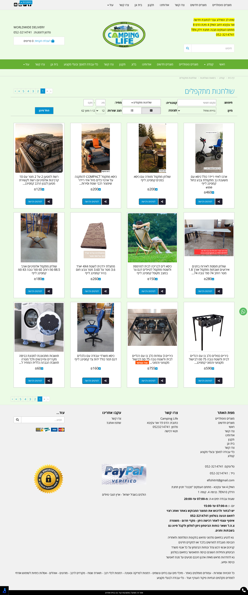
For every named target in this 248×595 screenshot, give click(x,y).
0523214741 (161, 427)
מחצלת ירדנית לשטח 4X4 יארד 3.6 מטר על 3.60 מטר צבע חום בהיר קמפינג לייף (95, 269)
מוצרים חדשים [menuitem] (165, 64)
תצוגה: (172, 110)
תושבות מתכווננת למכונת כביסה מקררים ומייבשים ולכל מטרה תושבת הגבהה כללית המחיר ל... (39, 359)
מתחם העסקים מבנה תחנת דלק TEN (212, 30)
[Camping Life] (124, 34)
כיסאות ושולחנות (208, 78)
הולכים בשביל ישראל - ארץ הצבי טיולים (124, 494)
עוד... (60, 413)
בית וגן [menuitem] (54, 64)
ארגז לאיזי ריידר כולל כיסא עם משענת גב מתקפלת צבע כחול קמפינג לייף (209, 180)
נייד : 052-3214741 (222, 473)
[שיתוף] (218, 202)
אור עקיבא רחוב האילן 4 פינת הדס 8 (213, 25)
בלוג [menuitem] (133, 64)
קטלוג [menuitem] (210, 64)
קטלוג (222, 78)
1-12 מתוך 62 (88, 110)
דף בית (231, 78)
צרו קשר (171, 413)
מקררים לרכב (77, 573)
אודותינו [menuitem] (146, 64)
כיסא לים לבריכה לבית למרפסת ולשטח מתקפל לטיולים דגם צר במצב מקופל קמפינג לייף (152, 269)
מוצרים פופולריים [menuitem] (188, 64)
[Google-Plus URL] (25, 5)
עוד (27, 64)
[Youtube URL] (20, 5)
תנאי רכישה (171, 431)
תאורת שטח (95, 573)
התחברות (26, 2)
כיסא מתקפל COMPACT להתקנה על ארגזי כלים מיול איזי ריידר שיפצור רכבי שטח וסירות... (96, 180)
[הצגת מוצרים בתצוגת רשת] (151, 110)
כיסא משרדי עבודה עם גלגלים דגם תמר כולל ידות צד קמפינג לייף (96, 357)
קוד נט (118, 592)
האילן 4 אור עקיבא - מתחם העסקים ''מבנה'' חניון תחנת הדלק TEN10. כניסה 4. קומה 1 (202, 489)
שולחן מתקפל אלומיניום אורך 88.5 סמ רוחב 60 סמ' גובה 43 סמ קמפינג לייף (39, 269)
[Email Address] (15, 5)
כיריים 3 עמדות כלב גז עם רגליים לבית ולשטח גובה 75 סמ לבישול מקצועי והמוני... (152, 359)
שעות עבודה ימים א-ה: (209, 499)
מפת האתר (225, 413)
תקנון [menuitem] (122, 64)
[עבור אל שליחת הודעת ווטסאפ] (243, 311)
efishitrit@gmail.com (220, 480)
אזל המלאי (142, 362)
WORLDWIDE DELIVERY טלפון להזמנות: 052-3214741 (32, 29)
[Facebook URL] (29, 5)
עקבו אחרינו (111, 413)
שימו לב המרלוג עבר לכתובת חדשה (214, 20)
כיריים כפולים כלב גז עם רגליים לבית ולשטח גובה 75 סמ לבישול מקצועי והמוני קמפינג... (209, 359)
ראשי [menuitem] (222, 64)
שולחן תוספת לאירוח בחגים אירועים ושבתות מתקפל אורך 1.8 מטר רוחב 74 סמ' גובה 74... (209, 269)
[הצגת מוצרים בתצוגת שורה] (132, 110)
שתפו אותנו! (114, 423)
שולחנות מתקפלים (188, 78)
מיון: (229, 110)
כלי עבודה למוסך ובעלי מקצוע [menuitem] (81, 64)
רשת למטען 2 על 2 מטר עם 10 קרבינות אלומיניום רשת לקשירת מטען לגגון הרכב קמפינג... (39, 180)
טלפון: (174, 427)
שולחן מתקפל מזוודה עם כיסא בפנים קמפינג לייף (152, 178)
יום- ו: (200, 518)
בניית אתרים (110, 592)
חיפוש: (228, 102)
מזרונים (63, 573)
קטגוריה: (171, 103)
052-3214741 (225, 34)
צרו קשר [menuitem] (109, 64)
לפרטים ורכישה (205, 201)
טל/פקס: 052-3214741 (219, 466)
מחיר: (118, 102)
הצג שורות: (114, 110)
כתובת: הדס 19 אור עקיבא (162, 423)
